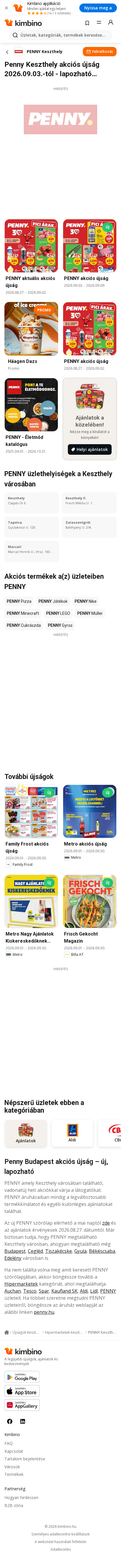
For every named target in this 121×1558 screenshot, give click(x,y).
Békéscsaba (102, 1251)
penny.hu (44, 1312)
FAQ (8, 1443)
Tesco (29, 1291)
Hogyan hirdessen (21, 1497)
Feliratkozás (102, 51)
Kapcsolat (13, 1451)
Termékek (13, 1474)
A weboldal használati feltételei (60, 1542)
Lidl (94, 1291)
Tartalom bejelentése (24, 1459)
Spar (44, 1291)
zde (106, 1223)
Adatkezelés (61, 1549)
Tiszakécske (58, 1251)
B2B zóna (13, 1505)
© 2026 (60, 1526)
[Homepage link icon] (6, 1332)
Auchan (12, 1291)
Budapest (15, 1251)
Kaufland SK (64, 1291)
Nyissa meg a (98, 8)
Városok (12, 1466)
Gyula (80, 1251)
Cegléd (35, 1251)
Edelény (12, 1258)
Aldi (84, 1291)
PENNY (108, 1291)
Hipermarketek (21, 1284)
